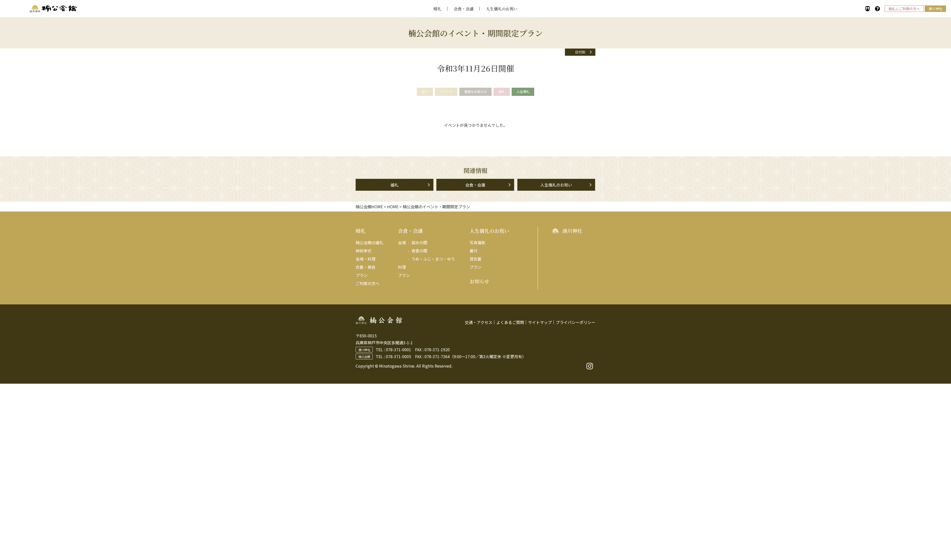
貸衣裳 (475, 259)
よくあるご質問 (510, 322)
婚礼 (437, 9)
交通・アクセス (478, 322)
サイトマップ (540, 322)
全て (425, 91)
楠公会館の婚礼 (369, 242)
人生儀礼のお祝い (502, 9)
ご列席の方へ (367, 283)
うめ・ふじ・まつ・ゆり (433, 259)
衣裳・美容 (365, 267)
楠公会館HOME (369, 207)
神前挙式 (363, 251)
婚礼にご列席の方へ (904, 8)
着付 (473, 251)
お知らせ (479, 281)
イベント (446, 91)
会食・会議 (464, 9)
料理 (402, 267)
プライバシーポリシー (575, 322)
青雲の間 (419, 251)
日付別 (580, 52)
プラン (362, 275)
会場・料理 (365, 259)
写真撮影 (477, 242)
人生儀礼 (523, 91)
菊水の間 (419, 242)
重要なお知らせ (475, 91)
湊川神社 (935, 8)
